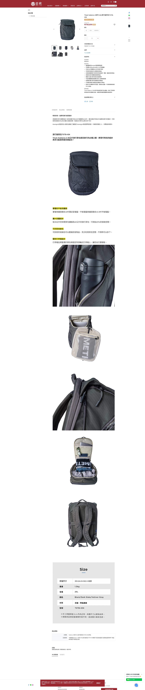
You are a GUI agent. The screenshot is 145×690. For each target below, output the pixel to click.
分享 (87, 101)
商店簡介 (59, 687)
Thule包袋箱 (87, 52)
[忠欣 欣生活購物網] (36, 4)
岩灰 (91, 30)
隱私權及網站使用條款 (62, 689)
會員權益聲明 (82, 689)
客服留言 (81, 687)
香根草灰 (96, 30)
